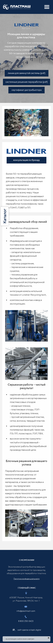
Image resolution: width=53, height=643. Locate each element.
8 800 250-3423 (25, 621)
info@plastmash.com (25, 611)
